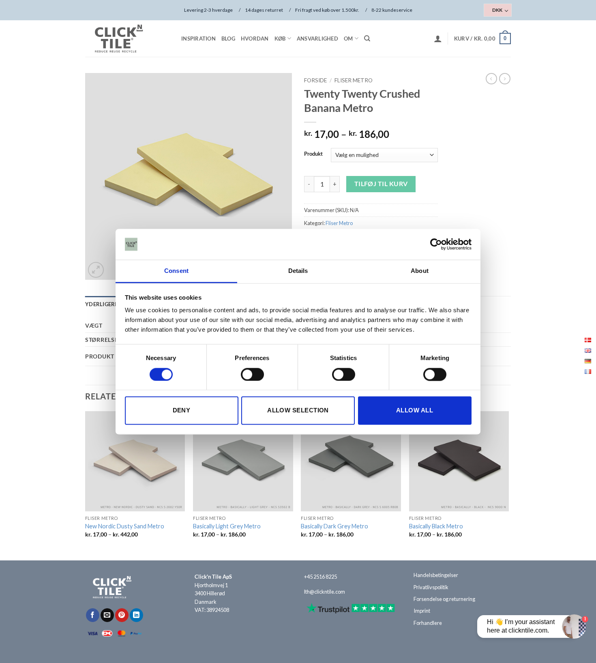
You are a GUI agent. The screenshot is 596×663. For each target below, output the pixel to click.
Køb (280, 38)
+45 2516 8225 (320, 576)
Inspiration (198, 38)
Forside (315, 80)
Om (348, 38)
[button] (438, 38)
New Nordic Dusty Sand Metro (124, 526)
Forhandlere (428, 623)
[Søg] (367, 38)
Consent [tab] (176, 271)
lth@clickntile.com (324, 591)
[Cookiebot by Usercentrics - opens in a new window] (436, 244)
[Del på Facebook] (92, 615)
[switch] (252, 374)
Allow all (414, 410)
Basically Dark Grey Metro (334, 526)
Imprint (422, 610)
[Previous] (85, 485)
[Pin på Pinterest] (122, 615)
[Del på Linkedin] (136, 615)
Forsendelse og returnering (444, 599)
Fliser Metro (353, 80)
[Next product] (491, 78)
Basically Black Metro (436, 526)
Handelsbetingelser (436, 575)
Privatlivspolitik (431, 587)
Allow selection (298, 410)
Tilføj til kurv (381, 183)
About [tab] (420, 271)
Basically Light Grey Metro (227, 526)
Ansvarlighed (317, 38)
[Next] (508, 485)
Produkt (313, 154)
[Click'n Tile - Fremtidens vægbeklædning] (125, 38)
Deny (182, 410)
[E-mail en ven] (107, 615)
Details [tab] (298, 271)
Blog (228, 38)
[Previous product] (504, 78)
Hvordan (255, 38)
